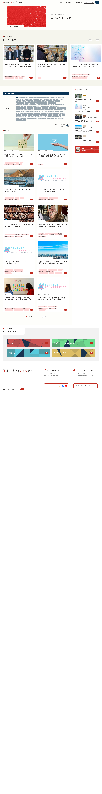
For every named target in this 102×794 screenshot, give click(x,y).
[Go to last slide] (90, 40)
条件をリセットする (65, 126)
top (8, 26)
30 (38, 316)
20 (36, 316)
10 (33, 316)
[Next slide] (97, 40)
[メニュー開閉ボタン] (97, 2)
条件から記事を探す (60, 124)
